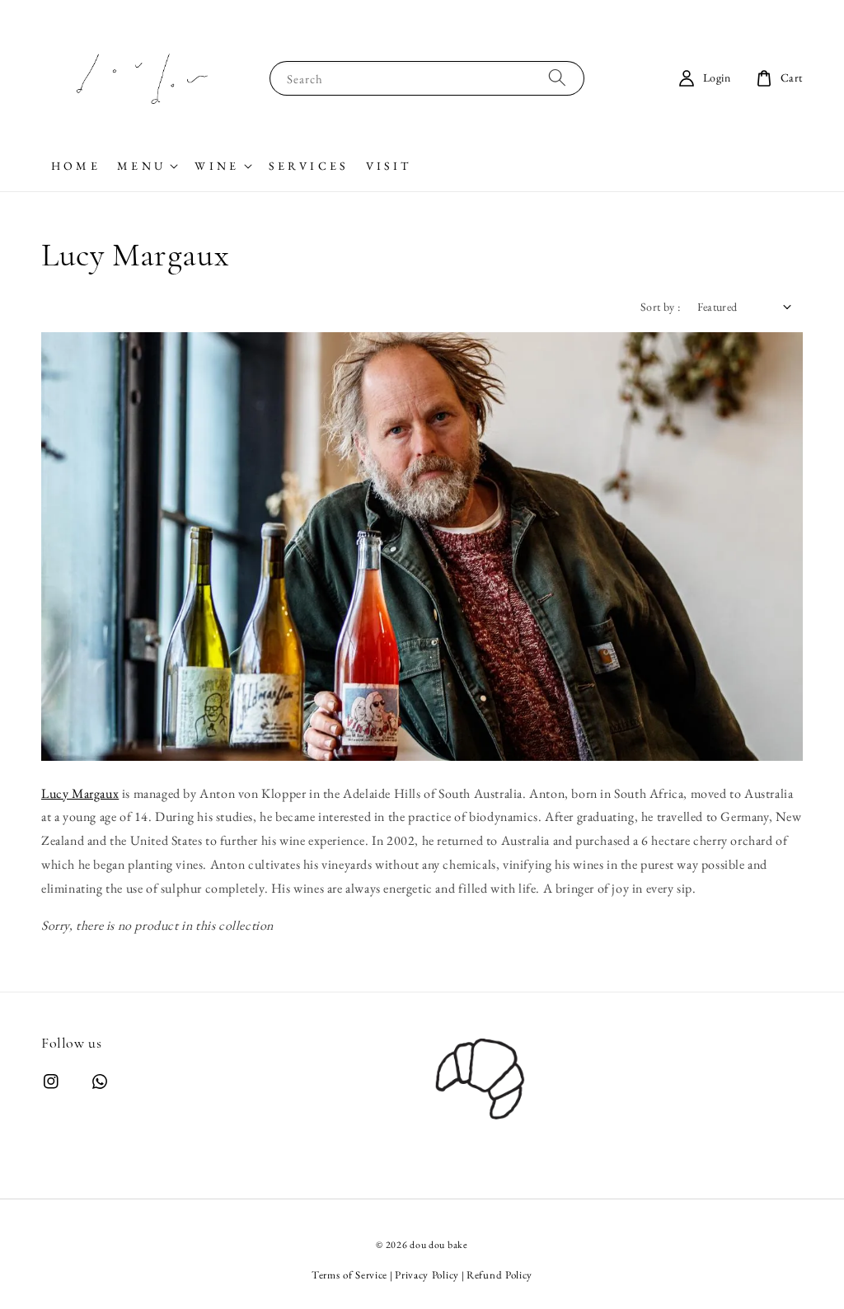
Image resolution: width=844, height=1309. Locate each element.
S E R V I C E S (307, 165)
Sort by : (660, 306)
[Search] (557, 78)
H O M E (74, 165)
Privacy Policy (427, 1275)
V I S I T (387, 165)
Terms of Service (349, 1275)
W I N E (215, 165)
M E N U (139, 165)
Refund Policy (499, 1275)
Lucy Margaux (80, 793)
